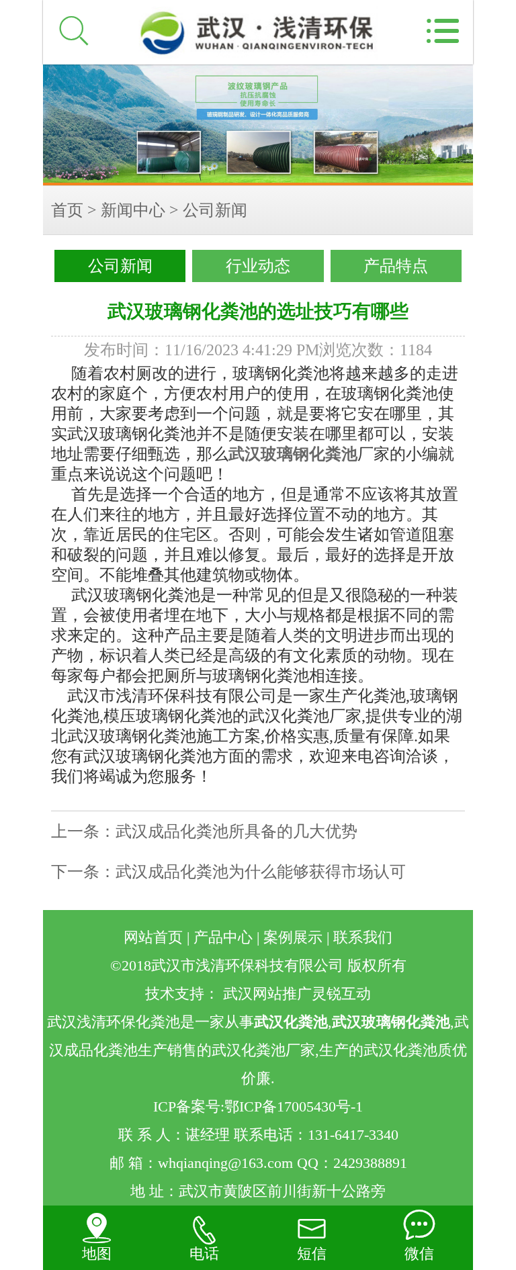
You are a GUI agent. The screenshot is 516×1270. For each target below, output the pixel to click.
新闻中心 (133, 210)
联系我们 (362, 937)
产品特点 (395, 266)
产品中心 (223, 937)
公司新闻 (215, 210)
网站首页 (153, 937)
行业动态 (258, 266)
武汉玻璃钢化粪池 (292, 454)
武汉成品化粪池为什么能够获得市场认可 (261, 871)
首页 (67, 210)
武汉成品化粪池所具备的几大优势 (236, 831)
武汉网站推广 (267, 994)
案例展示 (292, 937)
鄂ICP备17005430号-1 (293, 1107)
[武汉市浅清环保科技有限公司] (258, 124)
